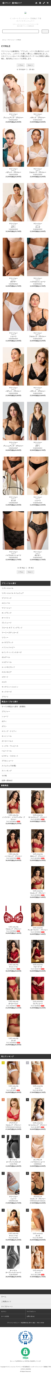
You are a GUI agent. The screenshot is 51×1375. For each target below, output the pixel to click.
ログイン (3, 1311)
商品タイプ (18, 3)
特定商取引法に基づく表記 (28, 1322)
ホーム (4, 40)
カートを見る (5, 1316)
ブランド (8, 3)
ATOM (42, 1322)
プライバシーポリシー (13, 1322)
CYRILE (19, 40)
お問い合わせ (31, 1316)
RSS (38, 1322)
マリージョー (11, 40)
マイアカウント (31, 1311)
